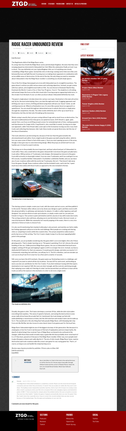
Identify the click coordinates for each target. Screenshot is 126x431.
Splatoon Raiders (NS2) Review (94, 111)
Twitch (42, 424)
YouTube (96, 421)
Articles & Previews (81, 4)
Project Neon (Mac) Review (92, 88)
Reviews (44, 4)
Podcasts (43, 418)
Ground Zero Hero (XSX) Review (94, 118)
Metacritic (70, 418)
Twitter (95, 418)
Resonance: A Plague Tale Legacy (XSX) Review (95, 96)
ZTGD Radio (51, 4)
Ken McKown (17, 48)
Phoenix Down (60, 4)
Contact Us (69, 4)
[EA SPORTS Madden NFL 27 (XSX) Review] (97, 68)
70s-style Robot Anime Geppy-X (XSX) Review (96, 126)
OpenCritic (70, 421)
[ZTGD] (24, 6)
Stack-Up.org (70, 424)
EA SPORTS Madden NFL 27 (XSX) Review (94, 80)
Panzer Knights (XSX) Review (93, 104)
